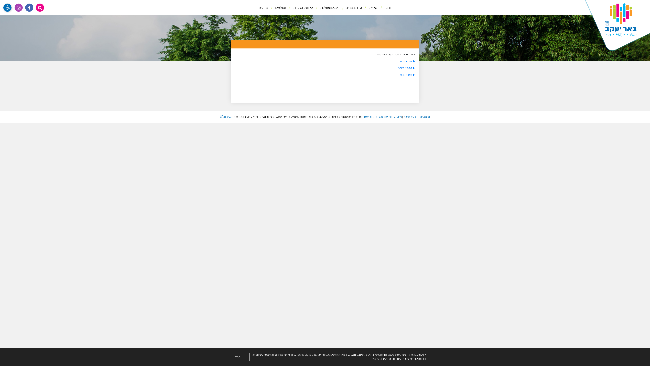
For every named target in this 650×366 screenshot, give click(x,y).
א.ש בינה (226, 117)
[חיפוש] (40, 8)
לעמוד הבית (406, 61)
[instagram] (19, 8)
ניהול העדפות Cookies (390, 117)
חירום (388, 7)
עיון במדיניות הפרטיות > (414, 359)
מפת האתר (424, 117)
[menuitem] (385, 7)
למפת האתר (406, 75)
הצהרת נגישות (410, 117)
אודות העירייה (353, 7)
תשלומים (280, 7)
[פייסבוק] (29, 8)
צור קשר (263, 7)
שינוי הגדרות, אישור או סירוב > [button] (386, 359)
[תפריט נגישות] (7, 8)
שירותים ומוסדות (303, 7)
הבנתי (237, 357)
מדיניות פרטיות (370, 117)
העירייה (373, 7)
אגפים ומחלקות (329, 7)
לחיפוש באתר (405, 68)
